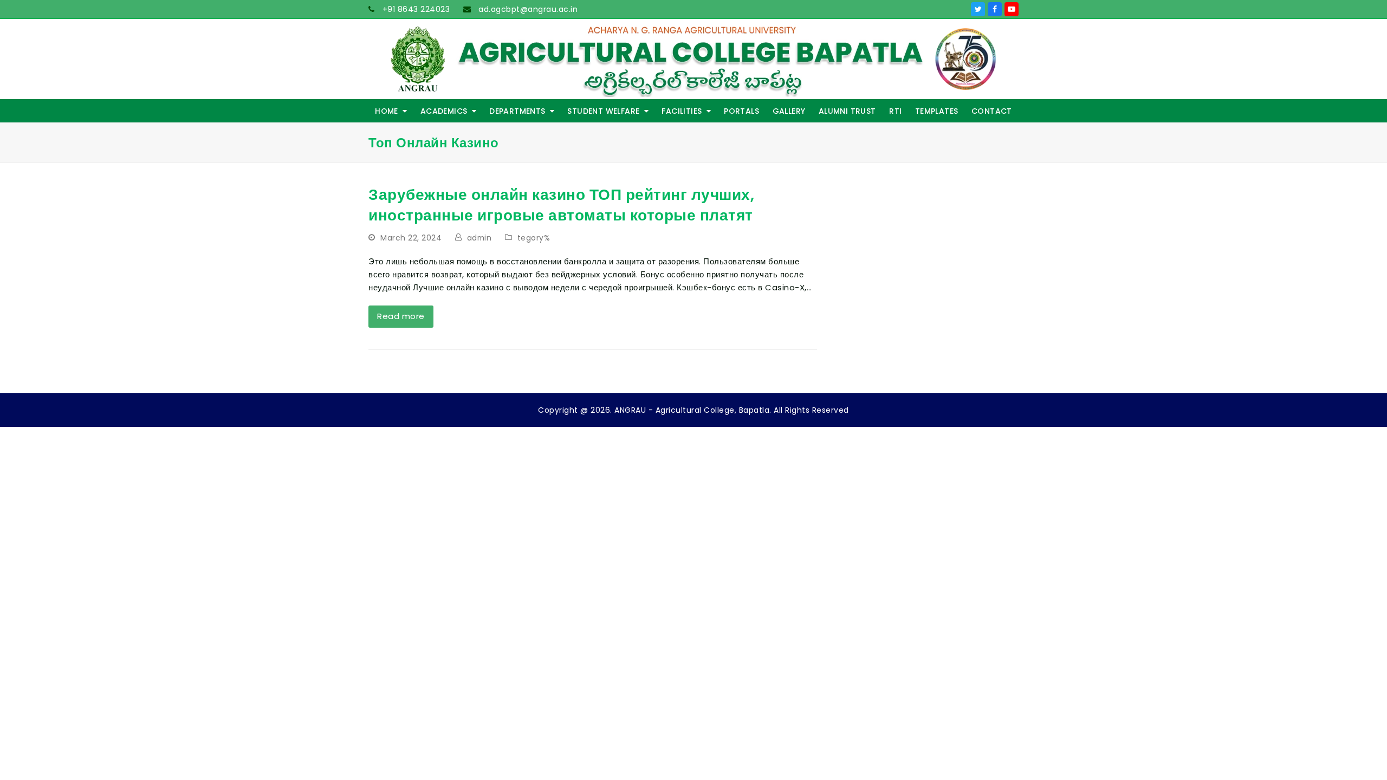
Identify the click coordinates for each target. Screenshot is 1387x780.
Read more (401, 316)
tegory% (533, 237)
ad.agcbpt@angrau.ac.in (527, 9)
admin (479, 237)
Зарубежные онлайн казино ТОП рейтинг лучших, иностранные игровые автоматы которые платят (561, 205)
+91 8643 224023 (415, 9)
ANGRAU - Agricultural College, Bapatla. (693, 410)
